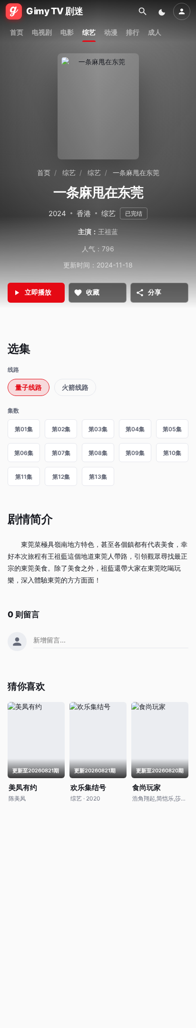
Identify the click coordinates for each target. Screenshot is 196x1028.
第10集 (172, 452)
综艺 (89, 32)
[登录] (181, 11)
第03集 (98, 429)
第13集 (98, 476)
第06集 (23, 452)
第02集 (61, 429)
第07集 (61, 452)
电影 (67, 32)
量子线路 (28, 387)
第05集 (172, 429)
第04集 (135, 429)
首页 (16, 32)
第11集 (23, 476)
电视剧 (42, 32)
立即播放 (38, 292)
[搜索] (142, 11)
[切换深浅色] (162, 11)
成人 (154, 32)
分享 (154, 292)
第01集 (24, 429)
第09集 (135, 452)
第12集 (61, 476)
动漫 (111, 32)
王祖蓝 (108, 231)
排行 (132, 32)
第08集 (98, 452)
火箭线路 (75, 387)
